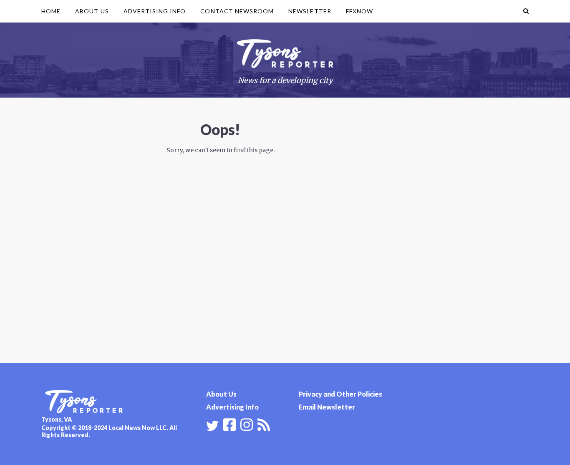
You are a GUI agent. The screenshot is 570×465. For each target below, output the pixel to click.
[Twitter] (212, 426)
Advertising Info (155, 11)
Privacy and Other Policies (340, 394)
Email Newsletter (327, 407)
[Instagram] (246, 423)
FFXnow (359, 11)
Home (51, 11)
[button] (526, 11)
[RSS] (263, 423)
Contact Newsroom (237, 11)
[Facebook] (229, 423)
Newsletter (309, 11)
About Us (91, 11)
